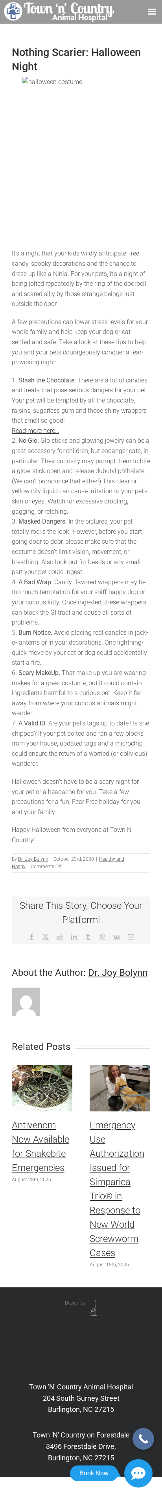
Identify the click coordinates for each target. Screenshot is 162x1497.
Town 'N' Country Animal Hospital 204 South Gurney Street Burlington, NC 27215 (81, 1398)
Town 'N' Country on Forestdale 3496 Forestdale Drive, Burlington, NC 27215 (81, 1446)
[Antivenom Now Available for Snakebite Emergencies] (42, 1068)
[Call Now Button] (143, 1439)
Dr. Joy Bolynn (33, 859)
